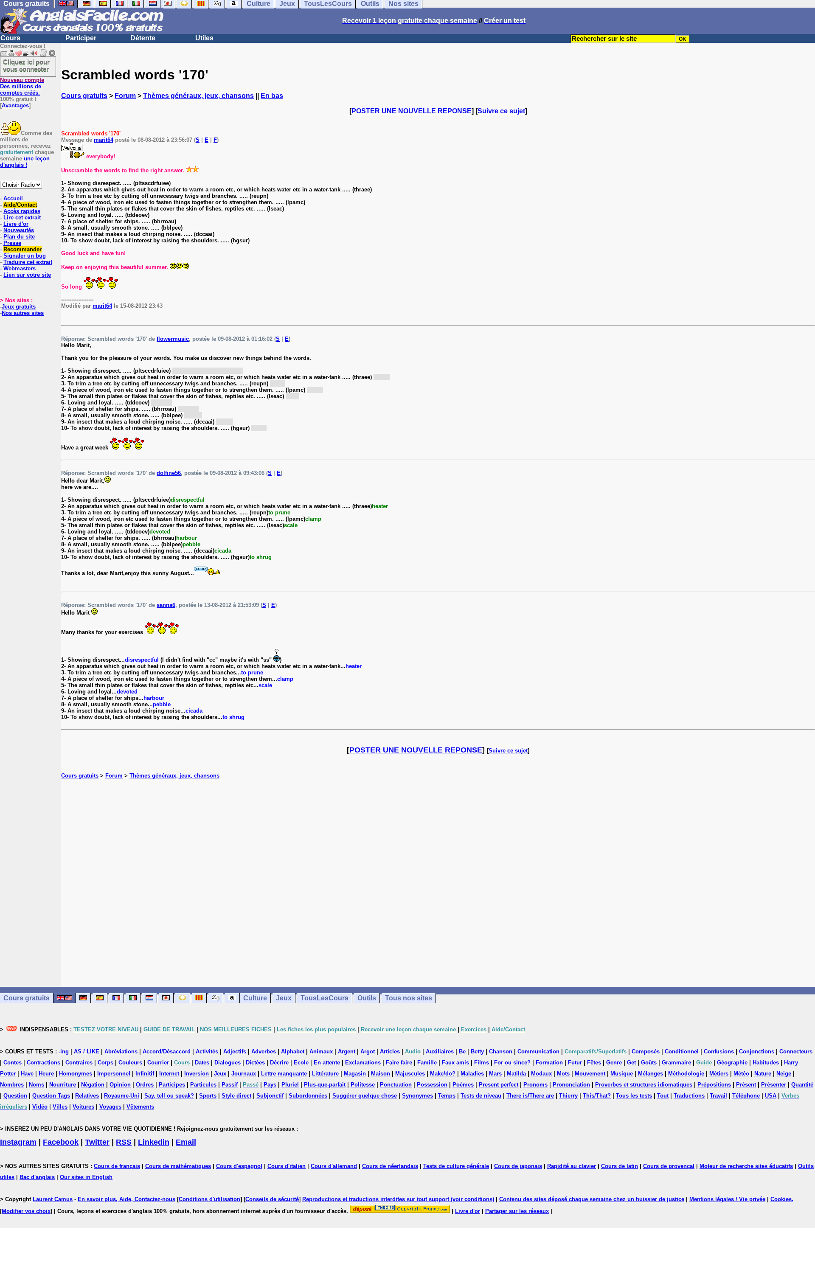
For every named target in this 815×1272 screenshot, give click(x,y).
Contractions (43, 1062)
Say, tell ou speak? (169, 1095)
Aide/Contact (20, 205)
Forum (125, 95)
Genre (614, 1062)
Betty (477, 1051)
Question (15, 1095)
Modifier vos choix (26, 1211)
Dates (202, 1062)
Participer (80, 38)
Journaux (243, 1073)
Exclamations (363, 1062)
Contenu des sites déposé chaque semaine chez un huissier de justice (591, 1199)
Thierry (568, 1095)
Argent (346, 1051)
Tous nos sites (408, 998)
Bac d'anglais (37, 1177)
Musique (621, 1073)
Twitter (97, 1142)
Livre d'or (15, 224)
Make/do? (442, 1073)
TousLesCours (324, 998)
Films (481, 1062)
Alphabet (292, 1051)
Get (631, 1062)
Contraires (79, 1062)
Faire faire (399, 1062)
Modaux (541, 1073)
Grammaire (676, 1062)
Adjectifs (234, 1051)
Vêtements (140, 1107)
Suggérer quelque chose (364, 1095)
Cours (10, 38)
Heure (46, 1073)
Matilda (516, 1073)
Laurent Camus (53, 1199)
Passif (230, 1084)
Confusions (719, 1051)
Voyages (110, 1107)
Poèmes (463, 1084)
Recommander (22, 249)
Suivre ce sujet (501, 111)
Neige (783, 1073)
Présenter (773, 1084)
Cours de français (117, 1166)
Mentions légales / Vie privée (727, 1199)
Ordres (145, 1084)
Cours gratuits (84, 95)
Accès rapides (21, 211)
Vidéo (40, 1107)
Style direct (236, 1095)
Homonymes (75, 1073)
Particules (203, 1084)
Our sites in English (86, 1177)
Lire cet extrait (22, 217)
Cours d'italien (286, 1166)
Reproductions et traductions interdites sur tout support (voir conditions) (398, 1199)
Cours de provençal (668, 1166)
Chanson (500, 1051)
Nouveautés (18, 230)
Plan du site (19, 236)
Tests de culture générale (456, 1166)
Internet (169, 1073)
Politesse (363, 1084)
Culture (255, 998)
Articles (390, 1051)
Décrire (279, 1062)
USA (770, 1095)
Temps (446, 1095)
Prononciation (571, 1084)
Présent (746, 1084)
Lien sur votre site (27, 275)
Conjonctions (756, 1051)
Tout (663, 1095)
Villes (60, 1107)
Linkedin (153, 1142)
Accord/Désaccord (167, 1051)
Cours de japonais (518, 1166)
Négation (92, 1084)
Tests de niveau (481, 1095)
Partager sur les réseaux (517, 1211)
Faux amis (455, 1062)
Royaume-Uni (121, 1095)
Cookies (781, 1199)
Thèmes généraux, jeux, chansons (198, 95)
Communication (538, 1051)
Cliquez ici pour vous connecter (26, 65)
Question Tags (51, 1095)
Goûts (649, 1062)
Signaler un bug (24, 256)
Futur (575, 1062)
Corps (105, 1062)
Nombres (12, 1084)
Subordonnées (308, 1095)
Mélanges (650, 1073)
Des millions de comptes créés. (22, 86)
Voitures (83, 1107)
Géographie (732, 1062)
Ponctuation (396, 1084)
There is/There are (530, 1095)
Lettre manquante (284, 1073)
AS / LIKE (86, 1051)
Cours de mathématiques (178, 1166)
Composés (646, 1051)
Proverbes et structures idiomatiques (643, 1084)
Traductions (689, 1095)
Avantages (15, 105)
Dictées (255, 1062)
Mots (563, 1073)
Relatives (87, 1095)
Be (462, 1051)
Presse (12, 243)
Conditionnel (682, 1051)
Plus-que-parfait (325, 1084)
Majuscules (410, 1073)
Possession (432, 1084)
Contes (12, 1062)
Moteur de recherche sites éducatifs (746, 1166)
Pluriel (290, 1084)
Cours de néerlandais (390, 1166)
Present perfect (498, 1084)
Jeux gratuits (19, 306)
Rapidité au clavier (571, 1166)
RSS (124, 1142)
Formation (549, 1062)
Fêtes (594, 1062)
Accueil (13, 198)
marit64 (103, 140)
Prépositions (714, 1084)
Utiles (204, 38)
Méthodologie (686, 1073)
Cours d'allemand (334, 1166)
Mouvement (590, 1073)
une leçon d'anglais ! (25, 161)
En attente (327, 1062)
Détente (142, 38)
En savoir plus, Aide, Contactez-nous (126, 1199)
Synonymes (417, 1095)
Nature (762, 1073)
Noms (36, 1084)
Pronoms (535, 1084)
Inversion (196, 1073)
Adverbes (263, 1051)
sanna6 (166, 605)
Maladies (472, 1073)
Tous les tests (634, 1095)
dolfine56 (169, 473)
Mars (495, 1073)
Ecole (301, 1062)
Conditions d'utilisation (209, 1199)
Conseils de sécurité (272, 1199)
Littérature (325, 1073)
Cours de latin (619, 1166)
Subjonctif (270, 1095)
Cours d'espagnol (239, 1166)
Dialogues (227, 1062)
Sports (207, 1095)
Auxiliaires (440, 1051)
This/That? (597, 1095)
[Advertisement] (438, 882)
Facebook (61, 1142)
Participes (172, 1084)
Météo (741, 1073)
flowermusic (173, 339)
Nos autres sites (23, 313)
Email (186, 1142)
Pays (270, 1084)
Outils (366, 998)
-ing (64, 1051)
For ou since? (512, 1062)
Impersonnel (113, 1073)
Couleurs (130, 1062)
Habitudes (766, 1062)
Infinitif (144, 1073)
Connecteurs (795, 1051)
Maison (380, 1073)
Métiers (718, 1073)
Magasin (355, 1073)
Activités (207, 1051)
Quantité (802, 1084)
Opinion (120, 1084)
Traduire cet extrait (27, 262)
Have (27, 1073)
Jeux (284, 998)
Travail (718, 1095)
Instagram (18, 1142)
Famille (427, 1062)
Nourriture (62, 1084)
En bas (272, 95)
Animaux (321, 1051)
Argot (367, 1051)
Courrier (158, 1062)
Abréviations (121, 1051)
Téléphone (746, 1095)
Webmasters (19, 268)
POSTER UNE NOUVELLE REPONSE (411, 111)
